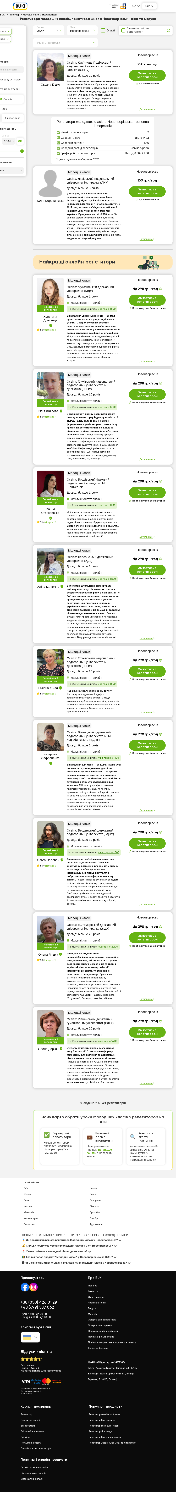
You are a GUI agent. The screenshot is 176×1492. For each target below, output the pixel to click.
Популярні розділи (31, 1442)
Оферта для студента (100, 1325)
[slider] (22, 151)
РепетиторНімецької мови (104, 1425)
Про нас (92, 1285)
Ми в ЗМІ (93, 1314)
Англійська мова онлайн (34, 1467)
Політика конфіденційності (103, 1331)
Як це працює (95, 1297)
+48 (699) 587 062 (37, 1307)
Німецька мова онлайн (33, 1473)
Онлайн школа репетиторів (36, 1448)
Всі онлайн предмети (33, 1431)
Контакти (93, 1291)
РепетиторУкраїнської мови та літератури (112, 1442)
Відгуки (92, 1308)
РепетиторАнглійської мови (104, 1414)
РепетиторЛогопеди (100, 1431)
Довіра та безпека (98, 1348)
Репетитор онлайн (31, 1420)
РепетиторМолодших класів (105, 1437)
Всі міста (25, 1437)
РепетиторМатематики (102, 1420)
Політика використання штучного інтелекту (112, 1342)
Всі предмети (28, 1425)
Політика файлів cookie (101, 1336)
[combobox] (37, 30)
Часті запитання (97, 1302)
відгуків (36, 1370)
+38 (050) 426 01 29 (39, 1302)
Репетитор (26, 1414)
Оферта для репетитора (102, 1319)
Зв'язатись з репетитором (147, 75)
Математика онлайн (32, 1478)
